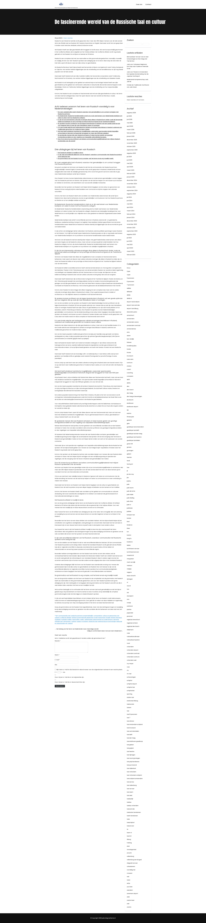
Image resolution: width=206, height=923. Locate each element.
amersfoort (130, 315)
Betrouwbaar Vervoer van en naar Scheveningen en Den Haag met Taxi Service (138, 59)
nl (127, 582)
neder (82, 619)
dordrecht (130, 400)
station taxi (130, 697)
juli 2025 (129, 157)
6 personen (130, 281)
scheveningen (131, 677)
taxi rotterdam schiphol (134, 775)
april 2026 (130, 126)
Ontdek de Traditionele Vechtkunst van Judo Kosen (138, 86)
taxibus (129, 802)
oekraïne (116, 619)
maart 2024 (130, 211)
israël (96, 618)
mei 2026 (130, 123)
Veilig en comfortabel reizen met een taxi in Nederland (105, 631)
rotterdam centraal (133, 653)
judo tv (129, 505)
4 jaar (128, 275)
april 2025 (130, 167)
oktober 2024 (131, 187)
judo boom (130, 488)
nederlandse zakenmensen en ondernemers (98, 619)
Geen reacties (68, 38)
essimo (129, 413)
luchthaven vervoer (133, 549)
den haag (130, 393)
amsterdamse (131, 329)
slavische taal (93, 621)
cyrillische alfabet (65, 618)
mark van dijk (131, 562)
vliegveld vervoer (132, 863)
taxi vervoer (130, 789)
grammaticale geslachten (85, 618)
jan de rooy (130, 474)
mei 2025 (130, 163)
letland (113, 618)
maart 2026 (130, 130)
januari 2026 (130, 136)
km (128, 532)
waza (128, 880)
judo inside (130, 494)
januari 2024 (130, 217)
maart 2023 (130, 251)
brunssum (130, 356)
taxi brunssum (131, 728)
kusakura (130, 542)
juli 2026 (129, 116)
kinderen (129, 525)
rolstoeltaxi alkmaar (133, 636)
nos (128, 589)
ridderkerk (130, 630)
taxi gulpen (130, 748)
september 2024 (132, 190)
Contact (148, 4)
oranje (129, 603)
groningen (130, 450)
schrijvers (85, 621)
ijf (127, 471)
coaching (130, 373)
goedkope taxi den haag (134, 434)
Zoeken (130, 40)
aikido (128, 295)
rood (128, 643)
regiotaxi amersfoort (133, 620)
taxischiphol (130, 822)
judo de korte (131, 491)
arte (128, 332)
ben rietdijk (130, 339)
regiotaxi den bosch (133, 626)
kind (128, 521)
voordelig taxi (131, 870)
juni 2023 (129, 241)
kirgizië (108, 618)
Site (56, 665)
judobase (130, 508)
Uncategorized (131, 849)
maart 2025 (130, 170)
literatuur (119, 618)
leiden (129, 545)
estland (74, 618)
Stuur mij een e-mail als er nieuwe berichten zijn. (70, 682)
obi (128, 592)
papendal (130, 613)
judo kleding (130, 498)
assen (129, 336)
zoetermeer (130, 900)
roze (128, 667)
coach (129, 369)
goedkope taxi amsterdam (135, 427)
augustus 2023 (131, 234)
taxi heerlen (130, 751)
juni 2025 (129, 160)
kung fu (129, 538)
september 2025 (132, 150)
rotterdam (130, 647)
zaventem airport (132, 893)
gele (128, 423)
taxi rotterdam (131, 772)
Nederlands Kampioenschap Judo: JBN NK (137, 81)
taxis (128, 819)
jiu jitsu (129, 481)
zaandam (130, 890)
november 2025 (132, 143)
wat (128, 877)
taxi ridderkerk (131, 768)
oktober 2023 (131, 228)
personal (129, 616)
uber (128, 846)
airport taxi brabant (133, 302)
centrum (129, 363)
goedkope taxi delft (133, 430)
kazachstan (102, 618)
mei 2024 (130, 204)
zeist (128, 897)
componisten (98, 616)
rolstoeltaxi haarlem (133, 640)
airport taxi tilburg (132, 308)
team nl (129, 833)
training (129, 843)
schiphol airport (132, 684)
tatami (129, 707)
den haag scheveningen (134, 396)
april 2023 (130, 248)
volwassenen (131, 866)
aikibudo (129, 292)
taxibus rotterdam (132, 806)
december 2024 (132, 180)
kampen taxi (131, 515)
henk (128, 461)
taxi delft (129, 735)
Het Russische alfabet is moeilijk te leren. (70, 153)
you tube (129, 887)
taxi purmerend (132, 765)
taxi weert (130, 792)
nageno (129, 572)
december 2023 (132, 221)
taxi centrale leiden (133, 731)
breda (129, 349)
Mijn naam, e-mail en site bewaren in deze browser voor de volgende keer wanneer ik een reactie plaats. (89, 670)
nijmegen (130, 579)
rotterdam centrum (133, 657)
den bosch (130, 390)
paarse (129, 609)
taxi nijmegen (131, 755)
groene (129, 447)
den (128, 386)
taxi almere (130, 721)
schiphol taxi (131, 687)
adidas (129, 288)
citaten (129, 366)
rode (128, 633)
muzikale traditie (66, 619)
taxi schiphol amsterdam (135, 778)
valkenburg (130, 856)
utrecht (129, 853)
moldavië (58, 619)
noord (129, 586)
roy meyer (130, 663)
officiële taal (59, 621)
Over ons (139, 4)
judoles (129, 511)
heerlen (129, 457)
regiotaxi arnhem (132, 623)
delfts (128, 383)
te (127, 829)
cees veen (130, 359)
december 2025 (132, 140)
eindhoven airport (132, 407)
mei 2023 (129, 244)
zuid (128, 904)
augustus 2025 (131, 153)
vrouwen (129, 873)
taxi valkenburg (132, 785)
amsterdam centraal (133, 325)
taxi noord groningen (133, 758)
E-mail (57, 660)
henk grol (130, 464)
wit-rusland (69, 623)
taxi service (130, 782)
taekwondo (130, 704)
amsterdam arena (132, 322)
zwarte (129, 907)
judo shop (130, 501)
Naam (57, 655)
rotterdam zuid (131, 660)
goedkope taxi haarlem (134, 437)
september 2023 (132, 231)
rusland (73, 621)
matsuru (129, 565)
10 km (128, 268)
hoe (128, 467)
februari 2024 (131, 214)
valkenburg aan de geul (134, 860)
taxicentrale (131, 809)
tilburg (129, 839)
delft (128, 379)
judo (128, 484)
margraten (130, 559)
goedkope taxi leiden (133, 440)
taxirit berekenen (132, 816)
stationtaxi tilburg (132, 701)
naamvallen (76, 619)
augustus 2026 (131, 113)
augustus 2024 (131, 194)
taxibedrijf (130, 799)
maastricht (130, 555)
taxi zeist (129, 795)
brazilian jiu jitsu (131, 346)
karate (129, 518)
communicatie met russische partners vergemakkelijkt (75, 616)
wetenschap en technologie (107, 621)
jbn (128, 478)
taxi (128, 711)
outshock (130, 606)
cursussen (130, 376)
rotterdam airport (132, 650)
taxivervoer (130, 826)
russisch (79, 621)
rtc (128, 670)
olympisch (130, 596)
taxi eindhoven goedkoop (135, 741)
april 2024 (130, 207)
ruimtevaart (67, 621)
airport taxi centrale (133, 305)
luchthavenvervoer (133, 552)
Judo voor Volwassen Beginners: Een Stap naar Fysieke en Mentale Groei (137, 66)
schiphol (129, 680)
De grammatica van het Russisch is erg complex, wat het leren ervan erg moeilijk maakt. (86, 158)
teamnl (129, 836)
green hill (130, 444)
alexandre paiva (132, 312)
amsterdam (130, 319)
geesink (129, 420)
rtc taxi (129, 674)
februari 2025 (131, 173)
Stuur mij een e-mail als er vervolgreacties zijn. (69, 677)
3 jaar (128, 271)
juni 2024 (129, 201)
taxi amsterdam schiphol (135, 724)
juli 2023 (129, 238)
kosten (129, 535)
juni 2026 (129, 119)
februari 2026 (131, 133)
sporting (129, 694)
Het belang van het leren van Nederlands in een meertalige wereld (76, 629)
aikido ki (129, 298)
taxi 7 (128, 718)
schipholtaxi (130, 691)
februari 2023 (131, 255)
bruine (129, 352)
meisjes (129, 569)
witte (128, 883)
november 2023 (132, 224)
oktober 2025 (131, 146)
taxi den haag (131, 738)
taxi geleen (130, 745)
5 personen (130, 278)
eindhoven (130, 403)
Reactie (58, 641)
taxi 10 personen (132, 714)
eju (128, 410)
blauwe (129, 342)
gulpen (129, 454)
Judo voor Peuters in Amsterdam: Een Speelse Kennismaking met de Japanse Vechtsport (137, 74)
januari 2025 (130, 177)
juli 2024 (129, 197)
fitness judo (130, 417)
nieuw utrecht (131, 576)
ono (128, 599)
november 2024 (132, 184)
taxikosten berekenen (134, 812)
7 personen (130, 285)
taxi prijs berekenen (133, 762)
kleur (128, 528)
